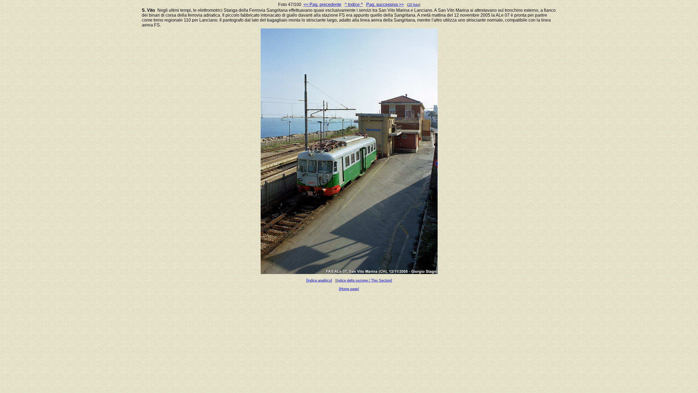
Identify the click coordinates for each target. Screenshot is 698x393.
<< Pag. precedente (322, 4)
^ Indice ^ (354, 4)
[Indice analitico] (319, 280)
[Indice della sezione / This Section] (363, 280)
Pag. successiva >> (385, 4)
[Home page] (349, 289)
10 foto (413, 5)
